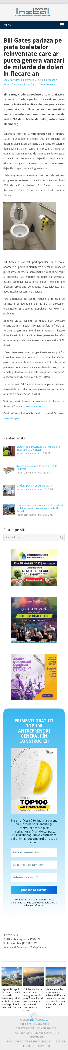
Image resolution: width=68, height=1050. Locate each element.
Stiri (33, 84)
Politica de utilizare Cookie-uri (36, 1032)
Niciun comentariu (48, 84)
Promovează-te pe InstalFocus (28, 1041)
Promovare (36, 1037)
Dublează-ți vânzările (34, 1024)
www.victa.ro (33, 406)
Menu (7, 24)
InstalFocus (34, 12)
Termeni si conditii (36, 1045)
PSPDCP (61, 1041)
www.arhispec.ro (12, 418)
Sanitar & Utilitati (21, 84)
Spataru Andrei (11, 79)
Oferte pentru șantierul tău (36, 1028)
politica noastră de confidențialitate (30, 902)
